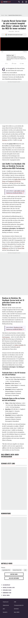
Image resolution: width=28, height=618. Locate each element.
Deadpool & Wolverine (14, 181)
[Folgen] (15, 55)
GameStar (16, 608)
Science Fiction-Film (17, 570)
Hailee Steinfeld (19, 345)
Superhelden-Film (6, 570)
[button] (14, 63)
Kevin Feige (21, 248)
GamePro (5, 612)
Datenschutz (6, 605)
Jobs (4, 608)
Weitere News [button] (14, 574)
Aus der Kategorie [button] (14, 578)
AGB (15, 601)
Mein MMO (16, 612)
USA (25, 570)
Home (2, 15)
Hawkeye (4, 140)
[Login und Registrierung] (22, 2)
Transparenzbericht (18, 605)
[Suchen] (19, 2)
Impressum (5, 601)
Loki (20, 140)
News (6, 15)
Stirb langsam (6, 337)
